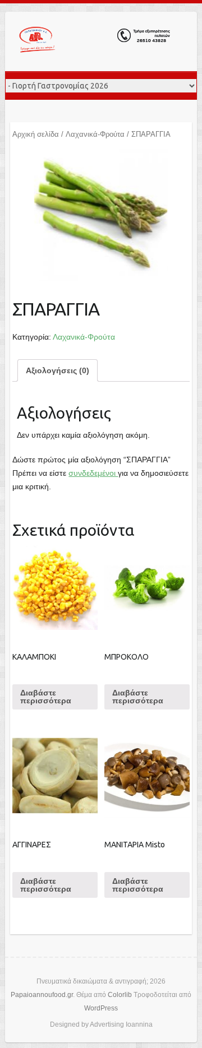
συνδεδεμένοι (93, 473)
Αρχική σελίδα (35, 134)
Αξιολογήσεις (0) (57, 370)
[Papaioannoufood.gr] (94, 41)
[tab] (57, 370)
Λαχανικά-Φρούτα (95, 134)
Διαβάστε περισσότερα (45, 696)
